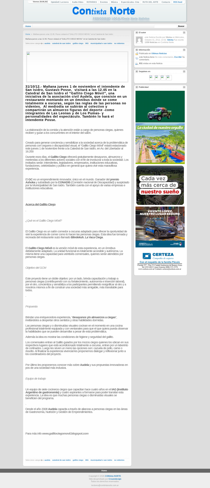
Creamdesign (115, 479)
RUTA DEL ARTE (150, 2)
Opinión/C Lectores (60, 2)
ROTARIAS (92, 2)
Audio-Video (77, 2)
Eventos (104, 2)
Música (114, 2)
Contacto (166, 2)
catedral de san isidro (61, 43)
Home (28, 26)
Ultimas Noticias (159, 53)
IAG (87, 43)
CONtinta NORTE (113, 476)
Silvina (170, 40)
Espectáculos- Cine (130, 2)
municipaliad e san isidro (101, 43)
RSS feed (177, 2)
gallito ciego (78, 43)
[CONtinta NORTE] (111, 14)
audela (47, 43)
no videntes (119, 43)
